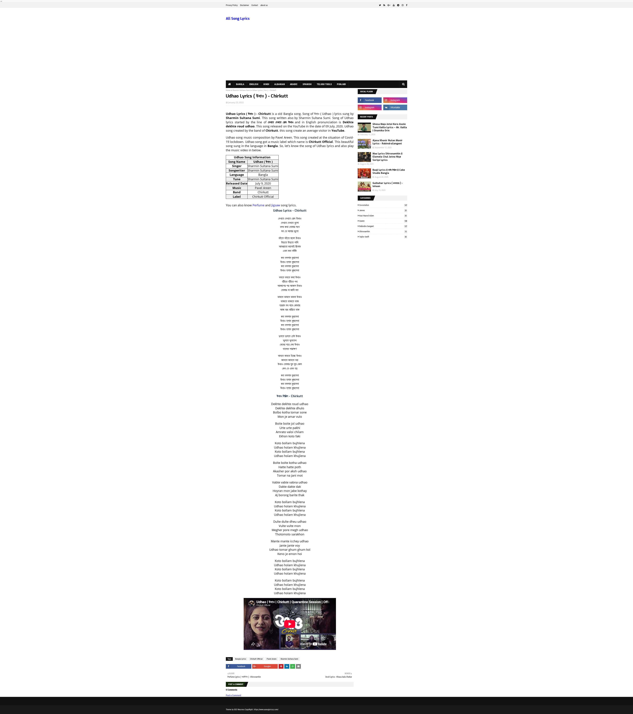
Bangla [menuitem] (240, 84)
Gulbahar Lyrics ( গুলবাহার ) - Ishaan (388, 185)
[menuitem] (230, 84)
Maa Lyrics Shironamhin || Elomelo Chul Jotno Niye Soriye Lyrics (387, 157)
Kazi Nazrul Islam (383, 215)
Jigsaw (275, 205)
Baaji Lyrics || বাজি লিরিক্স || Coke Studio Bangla (389, 171)
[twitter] (380, 5)
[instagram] (402, 5)
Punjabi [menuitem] (341, 84)
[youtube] (393, 5)
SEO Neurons (239, 709)
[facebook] (406, 5)
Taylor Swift (383, 236)
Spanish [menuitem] (307, 84)
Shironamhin (383, 231)
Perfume (258, 205)
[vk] (395, 107)
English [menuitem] (253, 84)
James (383, 210)
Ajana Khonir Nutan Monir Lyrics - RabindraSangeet (388, 142)
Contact (254, 5)
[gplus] (389, 5)
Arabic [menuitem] (294, 84)
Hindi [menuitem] (266, 84)
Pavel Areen (271, 659)
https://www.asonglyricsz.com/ (266, 709)
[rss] (384, 5)
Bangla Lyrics (240, 659)
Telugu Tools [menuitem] (324, 84)
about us (264, 5)
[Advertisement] (316, 56)
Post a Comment (233, 695)
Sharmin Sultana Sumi (241, 90)
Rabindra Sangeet (383, 226)
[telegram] (398, 5)
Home (228, 90)
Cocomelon (383, 205)
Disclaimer (244, 5)
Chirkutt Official (256, 659)
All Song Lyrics (238, 18)
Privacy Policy (232, 5)
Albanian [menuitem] (279, 84)
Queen (383, 221)
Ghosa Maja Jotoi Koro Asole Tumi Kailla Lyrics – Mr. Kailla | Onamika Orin (390, 127)
